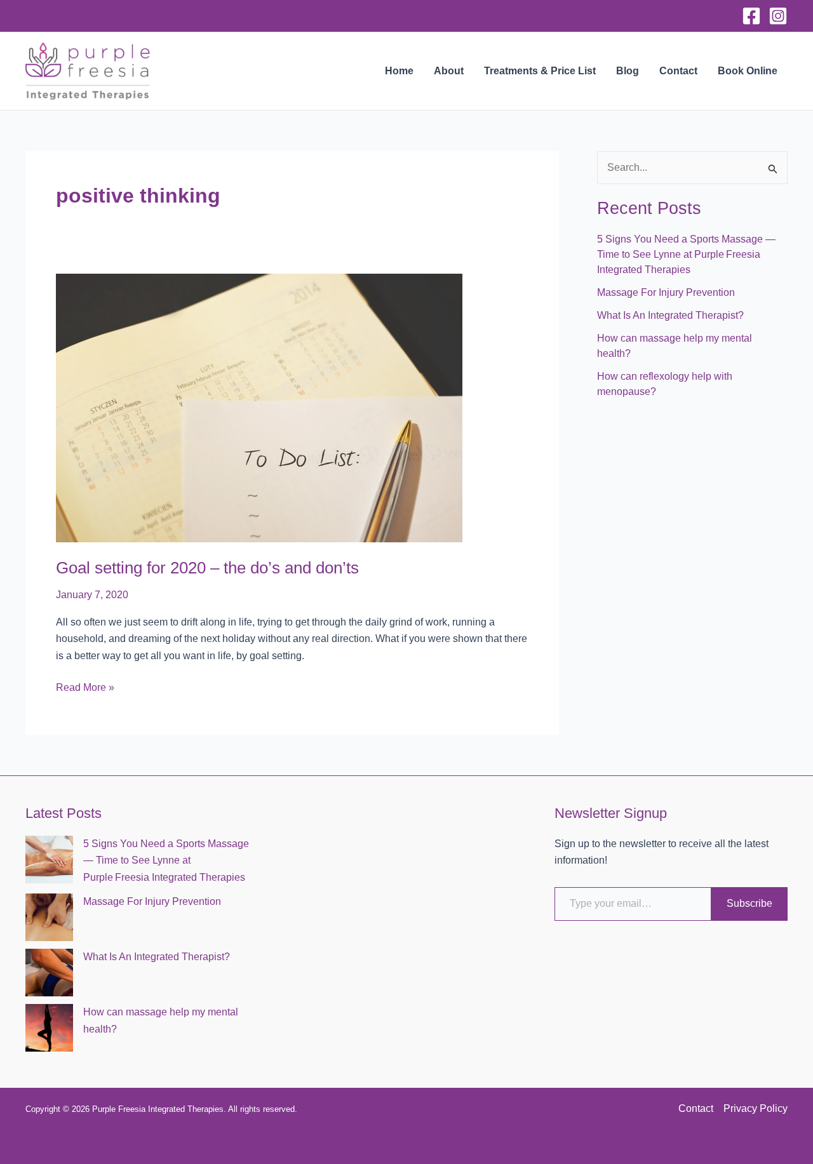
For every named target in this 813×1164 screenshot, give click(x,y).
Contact (678, 70)
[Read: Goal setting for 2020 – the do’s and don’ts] (259, 407)
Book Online (747, 70)
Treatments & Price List (540, 70)
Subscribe (749, 903)
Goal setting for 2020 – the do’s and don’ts (207, 567)
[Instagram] (778, 15)
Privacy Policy (755, 1108)
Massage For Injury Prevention (666, 292)
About (449, 70)
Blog (627, 70)
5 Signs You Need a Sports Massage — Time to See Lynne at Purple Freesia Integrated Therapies (686, 254)
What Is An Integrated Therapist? (670, 315)
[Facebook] (751, 15)
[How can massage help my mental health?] (49, 1028)
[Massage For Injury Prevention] (49, 917)
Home (399, 70)
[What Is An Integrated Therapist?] (49, 972)
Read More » (85, 688)
